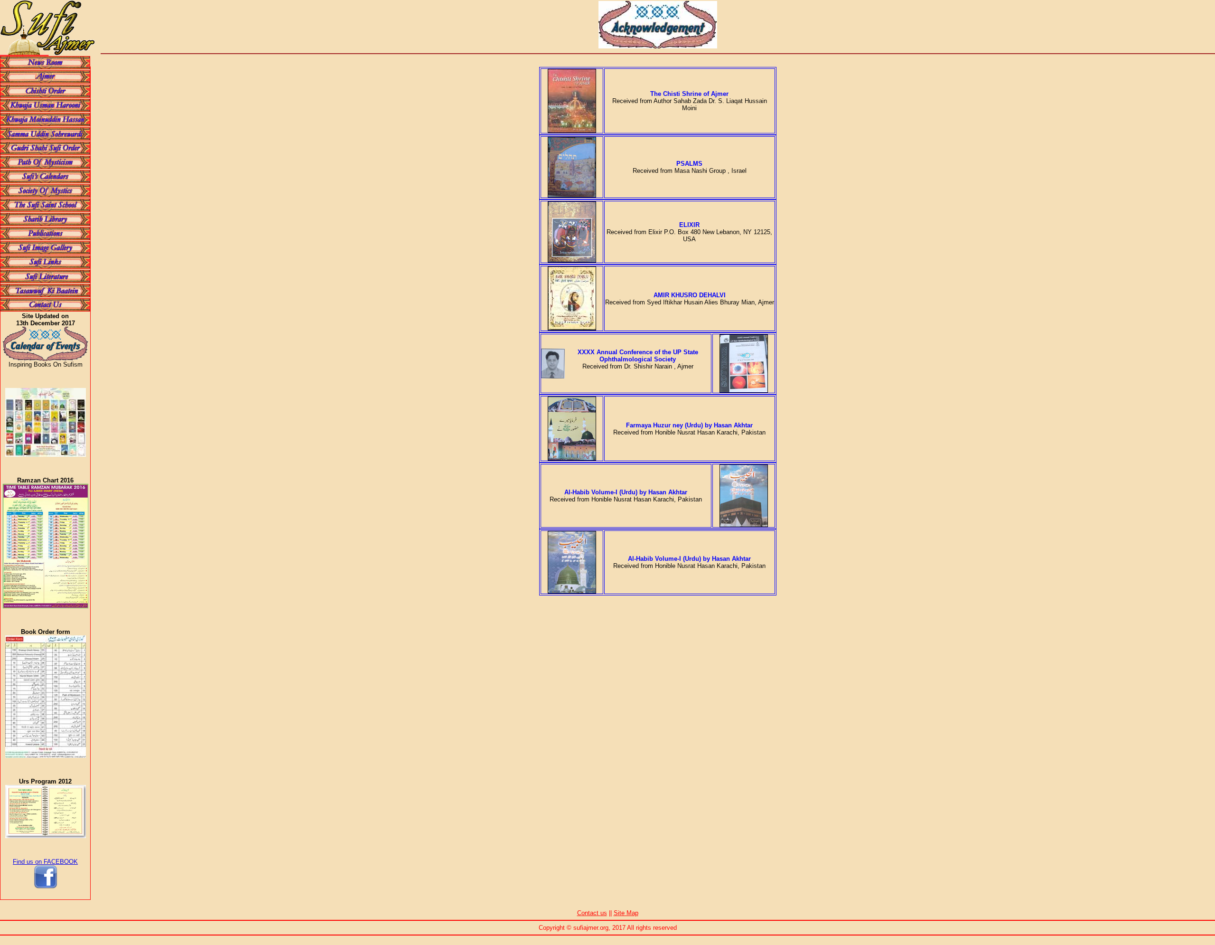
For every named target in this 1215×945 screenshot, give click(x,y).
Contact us (592, 913)
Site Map (626, 913)
